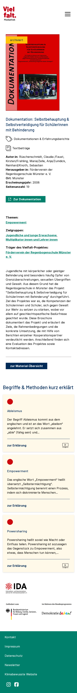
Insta (8, 684)
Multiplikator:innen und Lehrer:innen (32, 239)
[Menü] (67, 15)
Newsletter (12, 665)
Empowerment (16, 222)
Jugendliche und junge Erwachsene (31, 235)
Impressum (12, 646)
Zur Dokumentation (27, 199)
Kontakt (10, 637)
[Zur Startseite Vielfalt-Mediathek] (9, 13)
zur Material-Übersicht (26, 366)
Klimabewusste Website (21, 674)
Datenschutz (14, 655)
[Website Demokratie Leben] (56, 611)
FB (16, 684)
